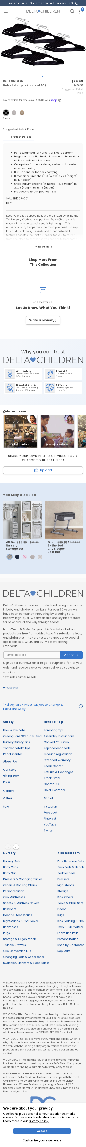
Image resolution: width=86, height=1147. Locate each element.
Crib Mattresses (14, 897)
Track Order (52, 778)
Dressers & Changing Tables (22, 879)
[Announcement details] (81, 706)
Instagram (51, 807)
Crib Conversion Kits (17, 951)
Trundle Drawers (14, 945)
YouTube (50, 824)
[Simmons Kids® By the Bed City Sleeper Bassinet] (64, 520)
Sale (6, 807)
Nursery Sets (11, 861)
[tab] (18, 136)
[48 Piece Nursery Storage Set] (22, 520)
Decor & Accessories (17, 915)
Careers (8, 791)
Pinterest (50, 819)
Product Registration (58, 754)
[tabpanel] (43, 44)
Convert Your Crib (56, 742)
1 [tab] (42, 76)
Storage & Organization (19, 939)
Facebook (50, 813)
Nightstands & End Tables (21, 921)
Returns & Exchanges (58, 772)
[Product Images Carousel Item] (43, 44)
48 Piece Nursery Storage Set (14, 545)
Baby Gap (10, 873)
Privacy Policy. (39, 1121)
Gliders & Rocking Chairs (20, 885)
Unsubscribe (10, 687)
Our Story (9, 770)
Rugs (6, 933)
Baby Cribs (10, 867)
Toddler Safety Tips (16, 748)
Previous (8, 846)
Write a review (41, 320)
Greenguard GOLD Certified (22, 736)
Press (6, 782)
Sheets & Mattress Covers (21, 903)
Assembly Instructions (59, 736)
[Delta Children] (43, 593)
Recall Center (12, 754)
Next (16, 846)
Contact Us (52, 784)
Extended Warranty (57, 760)
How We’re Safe (14, 730)
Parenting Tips (54, 730)
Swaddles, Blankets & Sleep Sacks (26, 963)
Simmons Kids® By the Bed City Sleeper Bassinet (58, 547)
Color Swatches (55, 790)
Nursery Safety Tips (16, 742)
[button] (6, 112)
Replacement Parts (57, 748)
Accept (42, 1131)
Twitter (49, 830)
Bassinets (9, 909)
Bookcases (10, 927)
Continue (71, 655)
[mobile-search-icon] (72, 11)
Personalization (13, 891)
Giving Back (11, 776)
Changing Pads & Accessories (24, 957)
